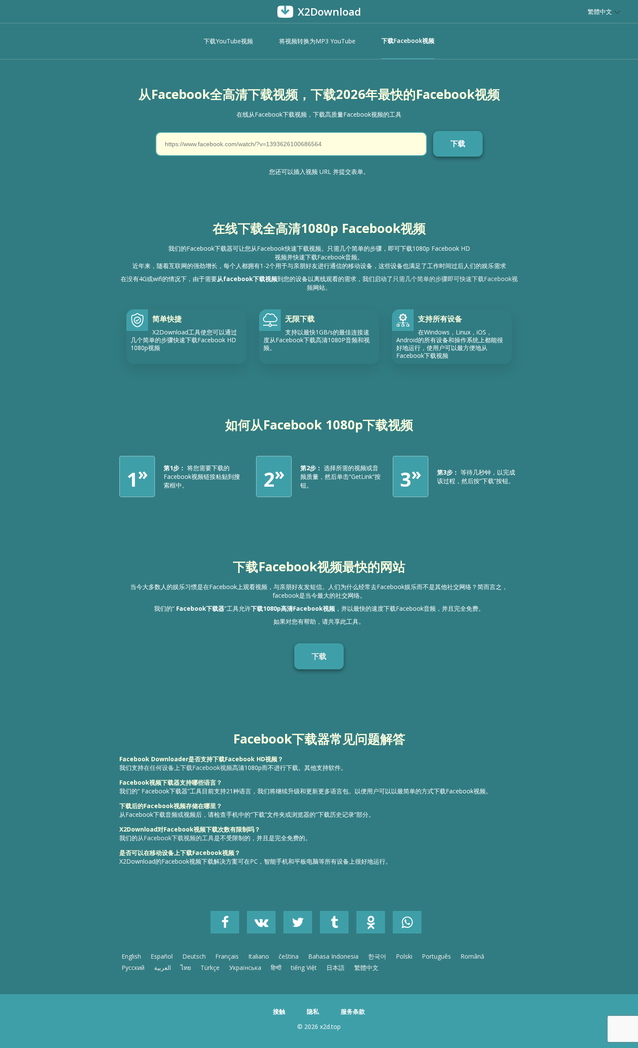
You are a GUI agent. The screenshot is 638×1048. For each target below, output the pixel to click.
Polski (404, 956)
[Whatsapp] (410, 924)
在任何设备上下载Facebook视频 (188, 767)
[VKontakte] (265, 924)
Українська (245, 967)
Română (472, 956)
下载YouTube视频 (228, 41)
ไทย (186, 967)
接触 (279, 1011)
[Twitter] (301, 924)
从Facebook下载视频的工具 (176, 838)
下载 (319, 656)
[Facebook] (228, 924)
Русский (133, 967)
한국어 (377, 956)
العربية (162, 967)
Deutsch (194, 956)
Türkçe (210, 967)
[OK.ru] (374, 924)
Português (436, 956)
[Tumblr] (338, 924)
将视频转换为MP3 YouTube (317, 41)
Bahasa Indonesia (333, 956)
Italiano (258, 956)
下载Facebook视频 (407, 40)
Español (162, 956)
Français (227, 956)
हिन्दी (276, 967)
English (131, 956)
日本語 (335, 967)
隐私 (313, 1011)
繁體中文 (366, 967)
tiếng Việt (304, 967)
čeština (289, 956)
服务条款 (353, 1011)
